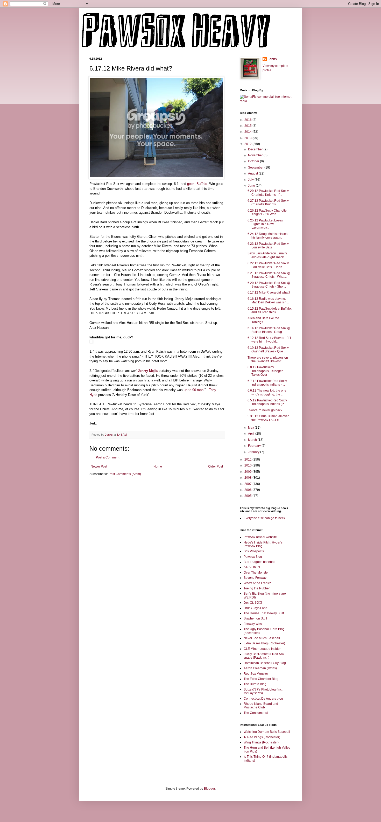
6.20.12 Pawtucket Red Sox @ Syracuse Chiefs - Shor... (269, 284)
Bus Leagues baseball (259, 562)
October (254, 161)
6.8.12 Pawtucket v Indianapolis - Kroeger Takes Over (265, 371)
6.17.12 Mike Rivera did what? (269, 292)
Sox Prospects (254, 551)
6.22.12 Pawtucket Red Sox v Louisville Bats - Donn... (268, 265)
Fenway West (253, 624)
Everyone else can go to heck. (265, 518)
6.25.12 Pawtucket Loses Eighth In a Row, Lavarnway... (265, 224)
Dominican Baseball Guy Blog (265, 663)
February (255, 446)
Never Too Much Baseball (262, 638)
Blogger (209, 788)
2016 (248, 120)
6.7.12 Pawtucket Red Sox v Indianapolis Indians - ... (267, 382)
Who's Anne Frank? (257, 583)
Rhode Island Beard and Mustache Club (261, 705)
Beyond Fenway (255, 578)
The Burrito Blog (255, 684)
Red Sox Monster (256, 673)
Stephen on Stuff (255, 618)
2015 (248, 126)
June (252, 185)
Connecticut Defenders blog (263, 698)
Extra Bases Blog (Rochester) (264, 643)
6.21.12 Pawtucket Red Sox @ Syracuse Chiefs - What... (269, 274)
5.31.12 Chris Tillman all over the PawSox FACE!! (268, 418)
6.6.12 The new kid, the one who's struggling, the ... (267, 392)
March (253, 440)
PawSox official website (260, 537)
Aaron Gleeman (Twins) (260, 668)
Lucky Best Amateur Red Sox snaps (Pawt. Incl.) (264, 655)
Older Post (215, 466)
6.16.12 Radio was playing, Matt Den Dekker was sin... (268, 300)
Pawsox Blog (253, 557)
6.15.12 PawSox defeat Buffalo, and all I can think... (270, 310)
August (253, 173)
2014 (248, 132)
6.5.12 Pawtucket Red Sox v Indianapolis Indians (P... (267, 402)
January (254, 452)
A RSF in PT (252, 567)
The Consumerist (256, 713)
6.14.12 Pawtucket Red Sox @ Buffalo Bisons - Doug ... (269, 329)
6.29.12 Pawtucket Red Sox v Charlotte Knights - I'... (268, 192)
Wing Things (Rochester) (261, 742)
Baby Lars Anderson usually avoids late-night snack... (267, 255)
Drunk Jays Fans (255, 608)
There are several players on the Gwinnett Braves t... (268, 359)
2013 (248, 138)
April (251, 433)
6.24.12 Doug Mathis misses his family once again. (267, 235)
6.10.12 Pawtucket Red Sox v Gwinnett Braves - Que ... (268, 349)
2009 (248, 471)
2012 (248, 144)
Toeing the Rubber (257, 588)
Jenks (272, 59)
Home (157, 466)
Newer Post (99, 466)
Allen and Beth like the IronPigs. (263, 320)
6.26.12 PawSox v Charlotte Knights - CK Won (267, 212)
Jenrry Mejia (148, 371)
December (256, 149)
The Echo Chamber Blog (261, 679)
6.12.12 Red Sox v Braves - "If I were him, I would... (269, 339)
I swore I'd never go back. (265, 410)
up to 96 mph (193, 390)
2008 (248, 477)
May (251, 427)
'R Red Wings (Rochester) (262, 737)
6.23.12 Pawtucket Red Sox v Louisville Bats (268, 245)
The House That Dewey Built (264, 613)
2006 (248, 490)
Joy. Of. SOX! (253, 602)
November (256, 155)
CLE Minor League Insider (262, 649)
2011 (248, 459)
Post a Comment (107, 457)
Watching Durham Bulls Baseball (267, 732)
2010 (248, 465)
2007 (248, 484)
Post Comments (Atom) (125, 474)
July (251, 180)
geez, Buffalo (196, 184)
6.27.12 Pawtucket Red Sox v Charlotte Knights (268, 202)
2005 (248, 496)
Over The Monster (256, 572)
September (256, 167)
